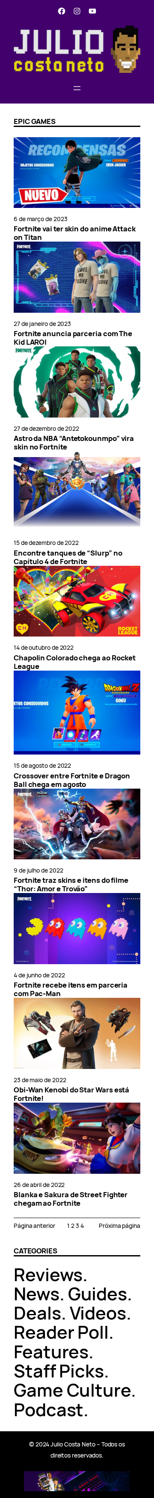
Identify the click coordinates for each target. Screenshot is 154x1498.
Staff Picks (59, 1371)
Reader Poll (61, 1332)
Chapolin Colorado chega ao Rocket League (75, 662)
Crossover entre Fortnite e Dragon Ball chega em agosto (72, 780)
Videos (98, 1313)
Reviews (48, 1274)
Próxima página (119, 1225)
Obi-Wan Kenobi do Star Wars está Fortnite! (71, 1094)
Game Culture (72, 1390)
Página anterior (34, 1225)
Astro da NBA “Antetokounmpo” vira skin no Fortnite (74, 442)
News (36, 1293)
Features (51, 1351)
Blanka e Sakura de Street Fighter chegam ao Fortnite (70, 1198)
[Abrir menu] (77, 88)
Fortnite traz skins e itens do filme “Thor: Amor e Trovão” (71, 884)
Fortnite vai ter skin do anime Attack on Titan (75, 233)
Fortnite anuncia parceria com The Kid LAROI (73, 337)
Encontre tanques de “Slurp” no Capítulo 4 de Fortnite (68, 557)
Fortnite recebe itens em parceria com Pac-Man (70, 989)
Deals (37, 1313)
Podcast (48, 1409)
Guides (97, 1293)
